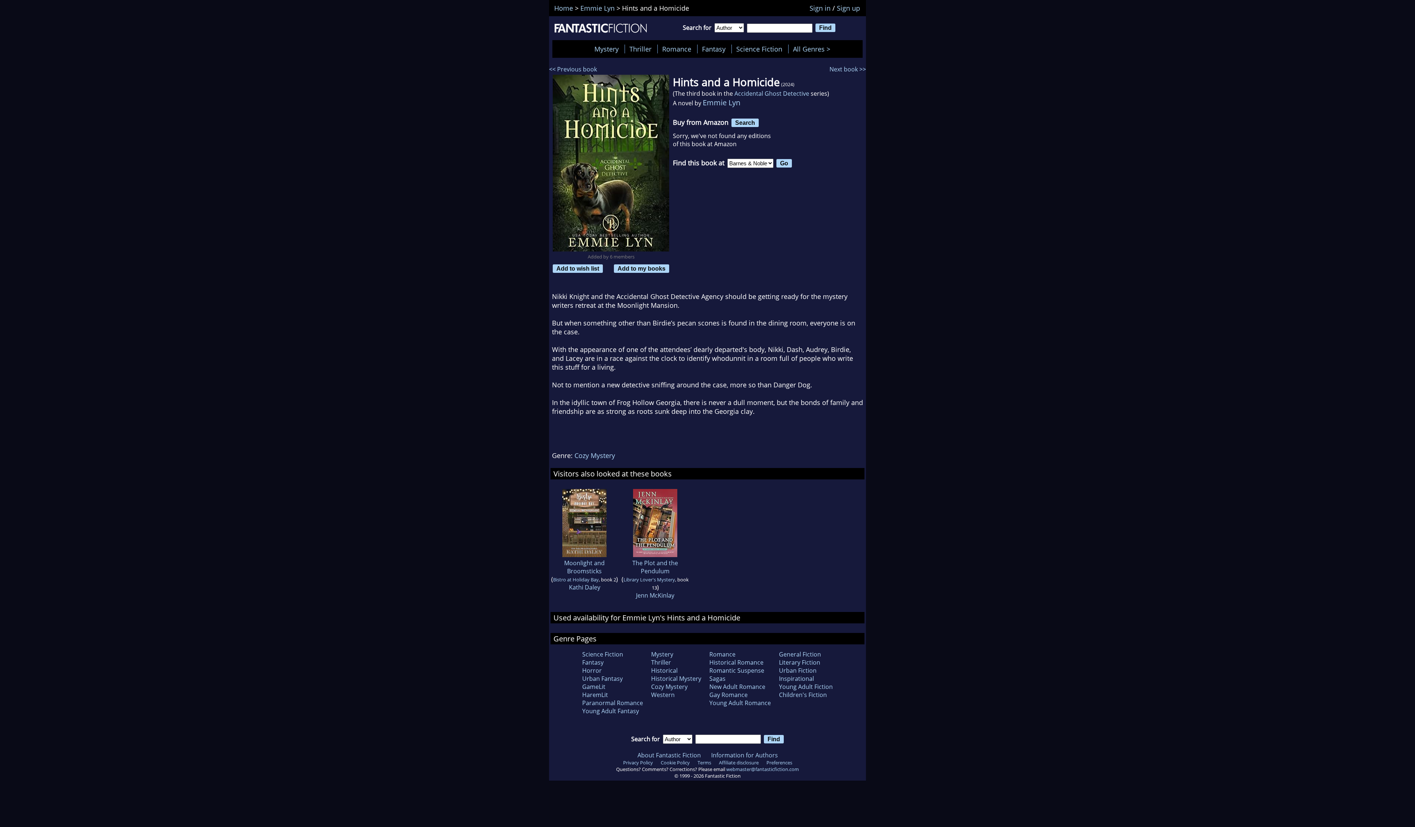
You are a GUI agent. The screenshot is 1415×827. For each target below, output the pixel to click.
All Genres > (813, 49)
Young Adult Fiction (806, 687)
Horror (592, 670)
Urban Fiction (798, 670)
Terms (704, 762)
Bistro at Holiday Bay (576, 579)
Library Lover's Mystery (649, 579)
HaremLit (595, 695)
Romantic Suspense (736, 670)
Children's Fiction (803, 695)
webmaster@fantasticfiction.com (762, 769)
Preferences (779, 762)
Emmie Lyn (721, 103)
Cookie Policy (675, 762)
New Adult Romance (737, 687)
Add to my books (641, 268)
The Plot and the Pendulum (655, 567)
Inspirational (796, 679)
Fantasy (714, 49)
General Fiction (800, 654)
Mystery (606, 49)
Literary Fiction (799, 662)
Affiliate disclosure (739, 762)
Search (745, 122)
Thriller (640, 49)
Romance (676, 49)
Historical (664, 670)
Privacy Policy (638, 762)
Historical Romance (736, 662)
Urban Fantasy (602, 679)
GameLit (593, 687)
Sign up (848, 8)
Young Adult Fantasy (610, 711)
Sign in (820, 8)
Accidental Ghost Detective (771, 93)
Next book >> (847, 69)
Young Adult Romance (740, 703)
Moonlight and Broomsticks (584, 567)
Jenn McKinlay (655, 595)
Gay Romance (728, 695)
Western (663, 695)
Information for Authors (744, 755)
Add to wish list (577, 268)
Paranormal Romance (612, 703)
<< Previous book (573, 69)
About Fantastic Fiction (669, 755)
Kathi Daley (584, 587)
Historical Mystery (676, 679)
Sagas (717, 679)
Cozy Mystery (594, 455)
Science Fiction (759, 49)
